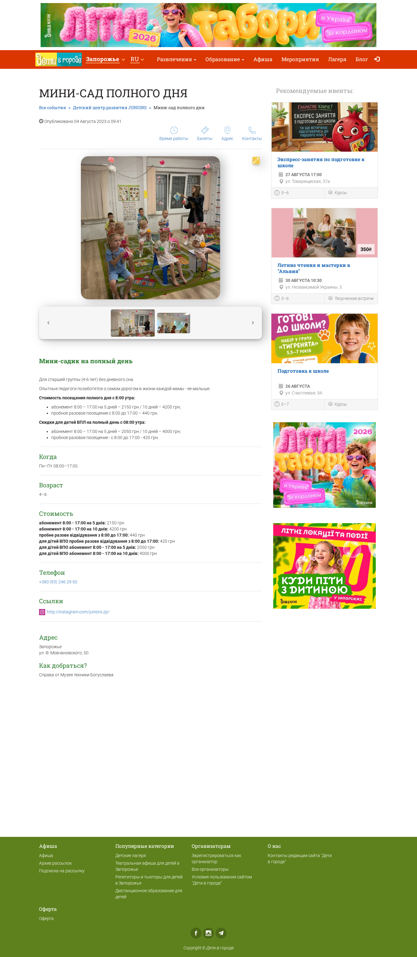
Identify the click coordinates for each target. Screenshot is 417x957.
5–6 (285, 192)
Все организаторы (210, 869)
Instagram (208, 933)
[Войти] (378, 59)
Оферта (46, 918)
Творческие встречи (354, 298)
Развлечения (175, 59)
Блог (362, 59)
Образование (223, 59)
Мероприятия (300, 59)
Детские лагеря (130, 855)
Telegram (221, 933)
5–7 (285, 404)
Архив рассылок (55, 863)
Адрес (227, 138)
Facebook (195, 933)
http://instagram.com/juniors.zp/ (78, 611)
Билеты (204, 138)
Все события (52, 107)
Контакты (252, 138)
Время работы (173, 138)
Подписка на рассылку (62, 870)
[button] (105, 59)
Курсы (341, 192)
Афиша (262, 59)
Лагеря (337, 59)
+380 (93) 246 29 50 (58, 581)
